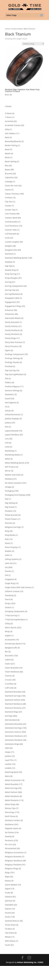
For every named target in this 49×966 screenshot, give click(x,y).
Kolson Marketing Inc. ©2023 (30, 962)
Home (7, 29)
